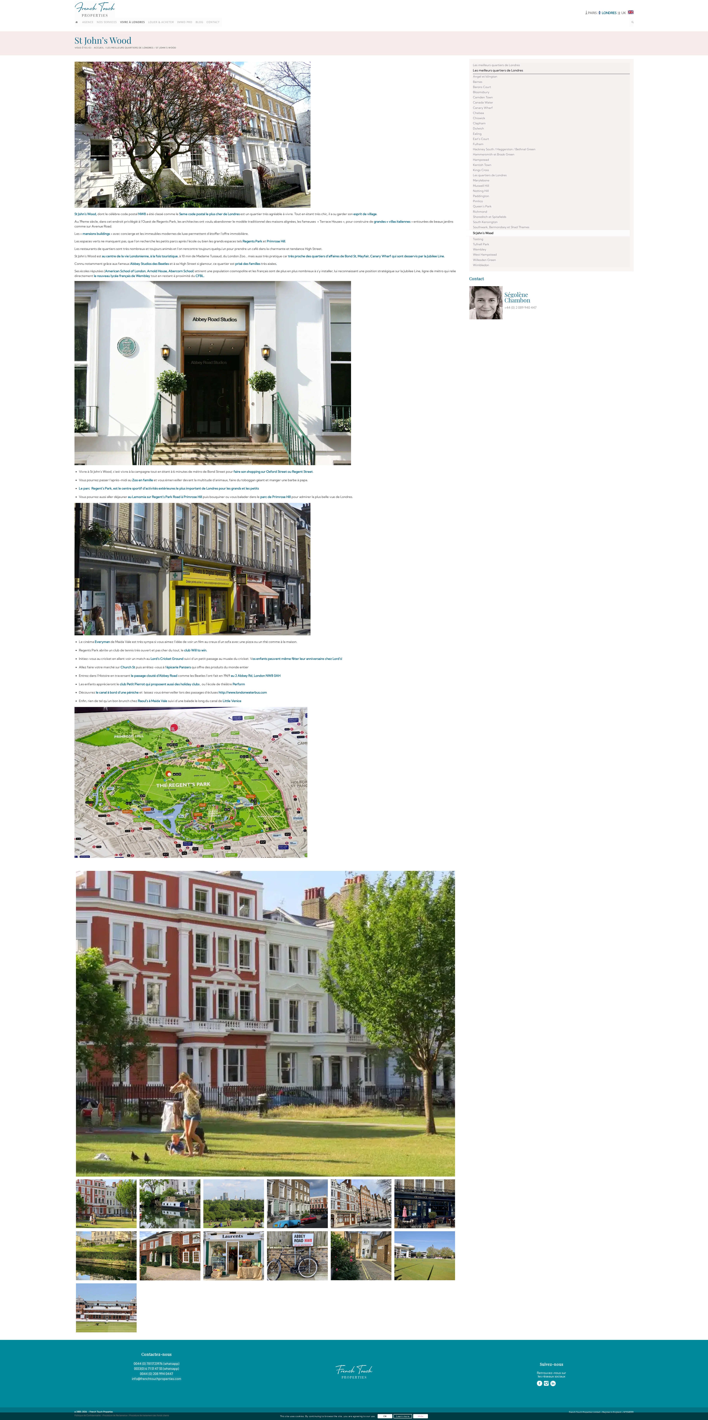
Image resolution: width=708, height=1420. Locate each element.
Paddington (481, 196)
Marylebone (481, 180)
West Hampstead (485, 254)
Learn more (402, 1416)
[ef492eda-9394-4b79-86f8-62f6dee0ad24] (297, 1204)
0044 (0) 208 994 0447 (156, 1374)
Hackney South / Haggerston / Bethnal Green (504, 149)
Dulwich (478, 128)
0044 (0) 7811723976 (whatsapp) (156, 1363)
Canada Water (483, 102)
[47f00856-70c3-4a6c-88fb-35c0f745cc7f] (170, 1204)
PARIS (592, 13)
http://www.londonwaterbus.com (243, 692)
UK (623, 13)
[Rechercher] (631, 22)
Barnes (477, 82)
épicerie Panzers (178, 667)
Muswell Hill (481, 185)
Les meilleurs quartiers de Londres (496, 65)
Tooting (478, 239)
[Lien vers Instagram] (625, 3)
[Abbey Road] (297, 1256)
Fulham (478, 144)
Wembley (479, 249)
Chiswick (479, 118)
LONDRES (609, 13)
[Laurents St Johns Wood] (234, 1256)
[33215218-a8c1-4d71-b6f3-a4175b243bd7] (234, 1204)
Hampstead (481, 160)
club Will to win (195, 650)
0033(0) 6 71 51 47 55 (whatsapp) (156, 1368)
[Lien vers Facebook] (619, 3)
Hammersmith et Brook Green (493, 154)
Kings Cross (481, 170)
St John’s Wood (102, 40)
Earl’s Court (481, 139)
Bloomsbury (481, 92)
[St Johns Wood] (106, 1256)
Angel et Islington (485, 76)
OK (385, 1416)
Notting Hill (481, 191)
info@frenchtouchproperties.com (156, 1379)
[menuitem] (77, 22)
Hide (420, 1416)
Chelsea (478, 113)
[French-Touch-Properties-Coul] (94, 9)
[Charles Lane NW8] (361, 1256)
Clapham (479, 123)
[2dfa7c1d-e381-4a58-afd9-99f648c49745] (265, 1023)
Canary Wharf (483, 108)
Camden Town (483, 97)
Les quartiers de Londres (490, 175)
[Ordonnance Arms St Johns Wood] (425, 1204)
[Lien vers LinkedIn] (631, 3)
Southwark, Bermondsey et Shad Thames (501, 227)
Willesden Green (484, 260)
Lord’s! (338, 659)
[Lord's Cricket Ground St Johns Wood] (425, 1256)
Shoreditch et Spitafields (489, 217)
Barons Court (482, 87)
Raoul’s (143, 701)
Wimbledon (481, 265)
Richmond (480, 211)
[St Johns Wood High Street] (361, 1204)
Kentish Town (482, 165)
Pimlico (478, 201)
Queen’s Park (482, 206)
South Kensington (485, 222)
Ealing (477, 134)
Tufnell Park (481, 244)
